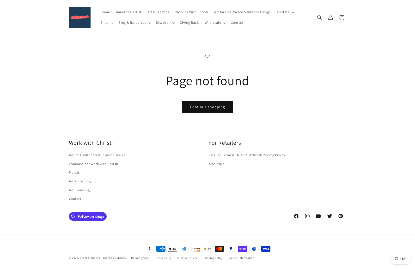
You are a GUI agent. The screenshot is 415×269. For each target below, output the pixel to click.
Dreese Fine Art (90, 257)
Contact (75, 198)
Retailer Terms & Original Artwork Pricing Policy (246, 155)
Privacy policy (162, 258)
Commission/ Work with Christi (93, 163)
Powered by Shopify (113, 257)
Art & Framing (80, 181)
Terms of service (187, 258)
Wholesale (216, 163)
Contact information (241, 258)
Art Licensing (79, 190)
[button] (285, 12)
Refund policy (140, 258)
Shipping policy (213, 258)
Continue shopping (207, 106)
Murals (74, 172)
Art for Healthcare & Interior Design (97, 155)
